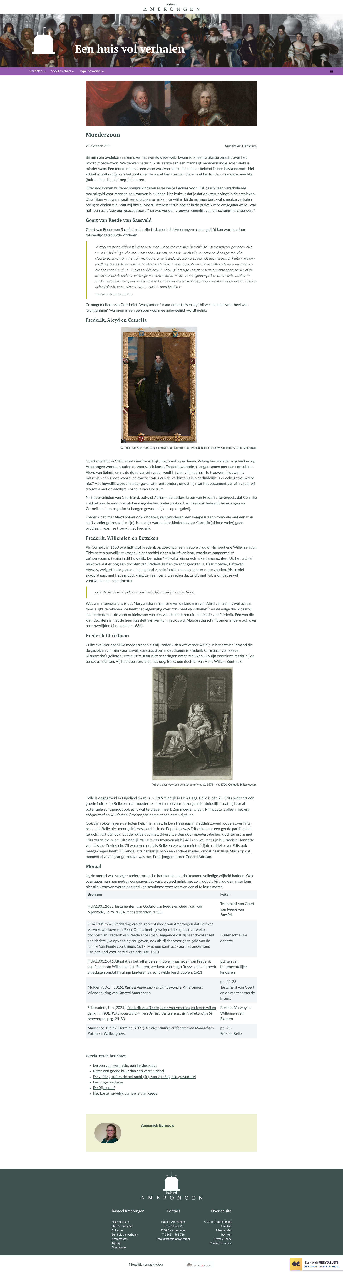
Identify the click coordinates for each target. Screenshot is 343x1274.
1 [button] (208, 246)
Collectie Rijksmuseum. (242, 784)
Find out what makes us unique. (322, 1266)
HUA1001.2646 (101, 961)
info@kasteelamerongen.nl (173, 1239)
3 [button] (129, 269)
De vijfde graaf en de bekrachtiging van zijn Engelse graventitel (144, 1077)
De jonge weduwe (108, 1082)
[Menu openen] (331, 71)
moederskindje (215, 163)
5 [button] (209, 608)
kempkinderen (171, 517)
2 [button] (117, 251)
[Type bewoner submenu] (103, 71)
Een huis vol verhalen (130, 48)
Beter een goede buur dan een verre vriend (128, 1071)
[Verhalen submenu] (44, 71)
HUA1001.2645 (101, 924)
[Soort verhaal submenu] (73, 71)
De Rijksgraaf (104, 1088)
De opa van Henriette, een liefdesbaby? (125, 1065)
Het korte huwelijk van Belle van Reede (125, 1093)
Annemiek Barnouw (157, 1125)
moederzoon (108, 163)
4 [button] (162, 269)
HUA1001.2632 (101, 906)
